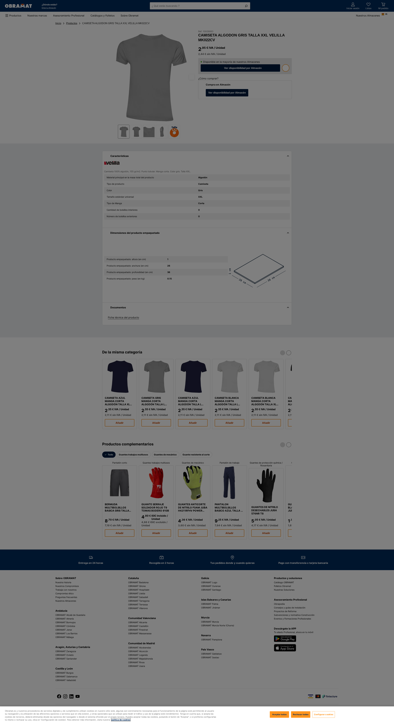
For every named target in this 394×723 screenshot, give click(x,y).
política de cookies (120, 720)
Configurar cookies (323, 714)
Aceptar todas (279, 714)
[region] (197, 714)
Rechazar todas (301, 714)
